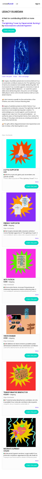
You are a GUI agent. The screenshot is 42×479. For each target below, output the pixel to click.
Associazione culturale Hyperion (18, 25)
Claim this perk (9, 31)
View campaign (24, 76)
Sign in (37, 4)
